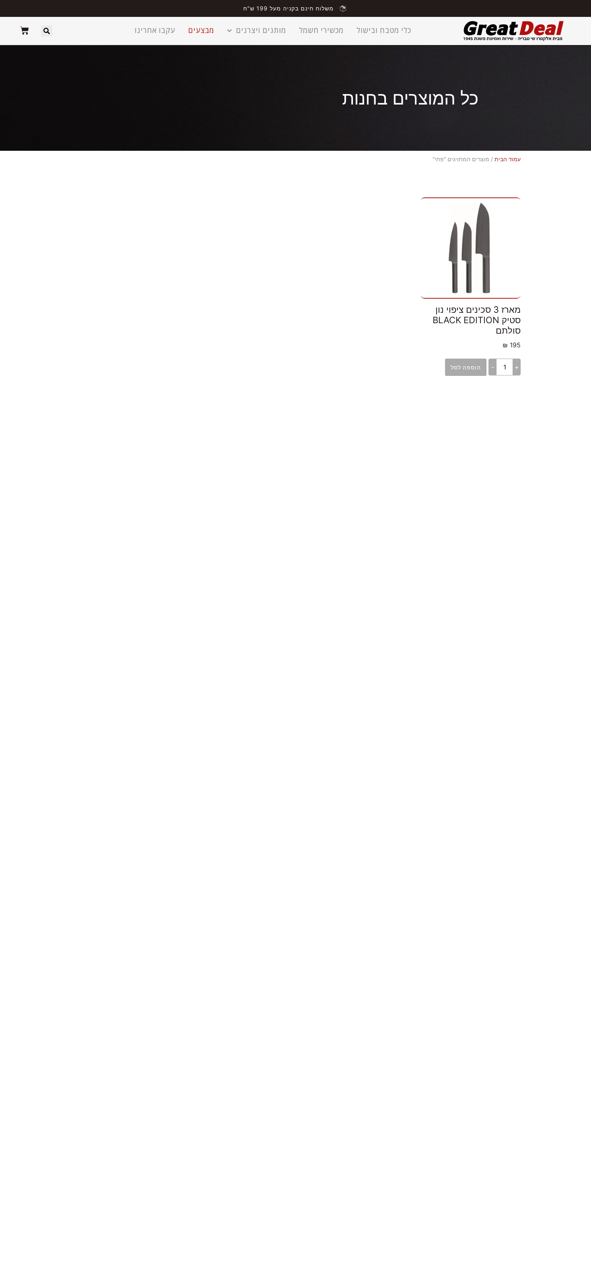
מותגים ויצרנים (261, 31)
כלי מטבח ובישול (384, 31)
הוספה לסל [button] (466, 367)
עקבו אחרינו (155, 31)
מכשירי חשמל (321, 31)
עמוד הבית (508, 159)
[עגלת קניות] (24, 30)
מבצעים (201, 31)
